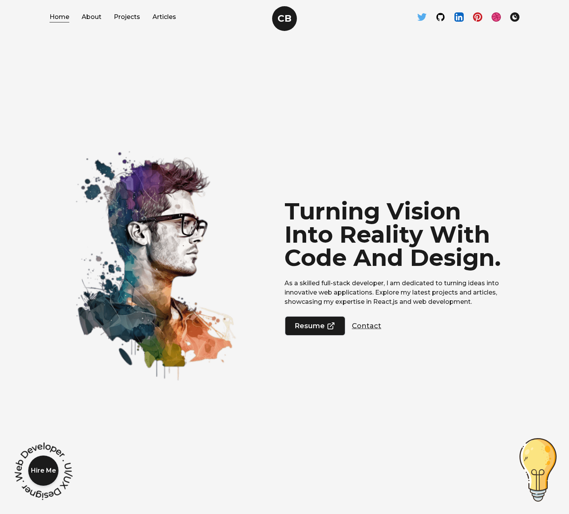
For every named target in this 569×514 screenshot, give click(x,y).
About (91, 17)
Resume (310, 326)
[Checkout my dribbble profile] (496, 17)
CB (284, 18)
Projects (127, 17)
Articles (164, 17)
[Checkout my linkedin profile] (459, 17)
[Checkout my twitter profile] (422, 17)
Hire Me (43, 470)
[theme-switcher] (514, 17)
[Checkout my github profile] (440, 17)
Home (59, 17)
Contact (366, 326)
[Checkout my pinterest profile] (477, 17)
